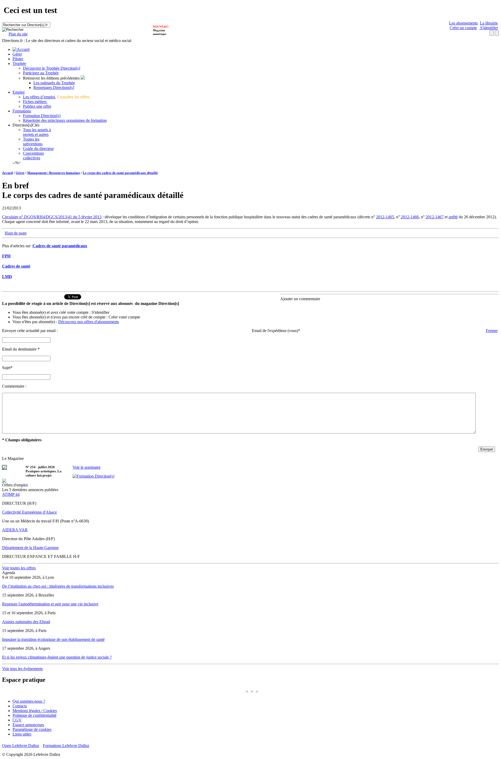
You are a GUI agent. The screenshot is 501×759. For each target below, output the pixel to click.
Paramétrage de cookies (32, 729)
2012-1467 (435, 217)
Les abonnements (463, 23)
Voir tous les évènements (22, 668)
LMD (7, 276)
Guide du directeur (38, 148)
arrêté (453, 217)
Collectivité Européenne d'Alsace (29, 512)
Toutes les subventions (33, 141)
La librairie (489, 23)
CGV (17, 720)
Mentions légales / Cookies (35, 710)
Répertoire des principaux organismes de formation (65, 120)
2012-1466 (410, 217)
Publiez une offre (37, 106)
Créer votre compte (124, 317)
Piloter (18, 59)
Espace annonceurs (28, 724)
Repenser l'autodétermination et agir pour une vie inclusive (50, 604)
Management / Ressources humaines (53, 173)
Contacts (20, 706)
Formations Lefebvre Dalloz (66, 745)
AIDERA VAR (15, 530)
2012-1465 (385, 217)
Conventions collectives (33, 155)
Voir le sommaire (86, 467)
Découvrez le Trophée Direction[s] (51, 68)
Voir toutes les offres (19, 568)
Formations (22, 111)
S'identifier (488, 28)
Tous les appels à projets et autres (37, 132)
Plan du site (18, 34)
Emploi (19, 92)
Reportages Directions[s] (53, 87)
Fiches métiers (35, 101)
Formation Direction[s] (42, 115)
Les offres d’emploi (39, 97)
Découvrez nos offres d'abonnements (88, 322)
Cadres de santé (16, 266)
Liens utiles (22, 734)
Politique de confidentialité (34, 715)
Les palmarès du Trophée (54, 83)
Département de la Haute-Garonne (30, 547)
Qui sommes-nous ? (29, 701)
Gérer (17, 54)
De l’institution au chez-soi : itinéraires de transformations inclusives (58, 586)
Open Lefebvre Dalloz (20, 745)
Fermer (492, 330)
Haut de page (16, 233)
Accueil (7, 173)
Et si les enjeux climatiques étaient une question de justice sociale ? (57, 657)
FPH (6, 256)
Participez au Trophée (41, 73)
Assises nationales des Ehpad (26, 621)
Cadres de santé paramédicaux (60, 246)
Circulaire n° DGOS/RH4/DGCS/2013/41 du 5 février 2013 (52, 217)
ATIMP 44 (11, 494)
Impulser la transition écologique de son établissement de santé (53, 639)
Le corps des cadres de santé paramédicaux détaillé (120, 173)
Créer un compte (463, 28)
